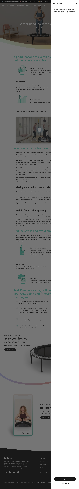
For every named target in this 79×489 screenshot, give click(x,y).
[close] (76, 3)
